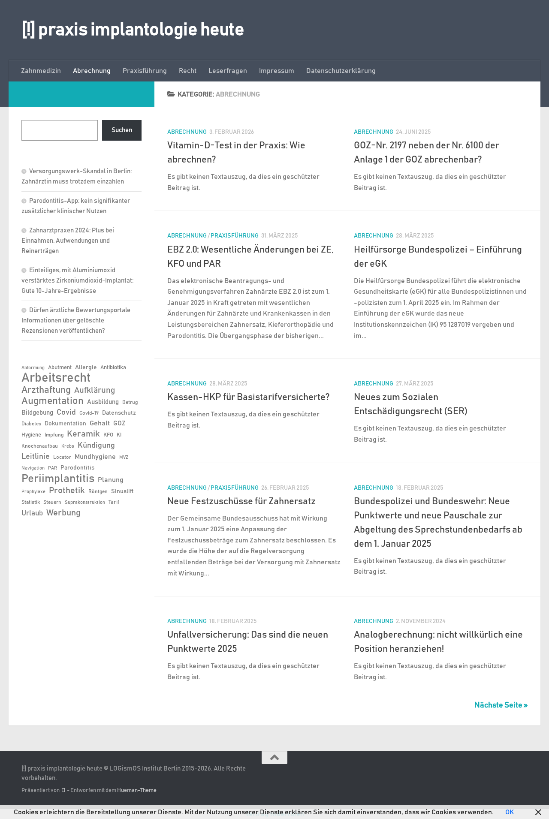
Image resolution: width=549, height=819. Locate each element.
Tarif (114, 502)
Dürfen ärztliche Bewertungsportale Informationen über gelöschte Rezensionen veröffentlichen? (75, 320)
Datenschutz (119, 413)
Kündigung (96, 445)
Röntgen (98, 491)
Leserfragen (227, 70)
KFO (108, 435)
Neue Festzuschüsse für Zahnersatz (241, 501)
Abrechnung (92, 70)
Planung (111, 479)
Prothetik (67, 490)
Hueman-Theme (137, 790)
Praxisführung (145, 70)
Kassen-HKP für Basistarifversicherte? (248, 397)
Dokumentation (65, 424)
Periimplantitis (57, 478)
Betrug (130, 402)
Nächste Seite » (501, 705)
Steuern (52, 502)
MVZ (123, 457)
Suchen (122, 130)
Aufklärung (94, 390)
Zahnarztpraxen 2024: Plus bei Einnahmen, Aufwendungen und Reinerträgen (67, 240)
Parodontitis (77, 468)
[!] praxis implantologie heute (132, 30)
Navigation (33, 468)
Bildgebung (37, 413)
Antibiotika (113, 367)
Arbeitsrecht (55, 378)
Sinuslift (122, 491)
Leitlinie (35, 457)
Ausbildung (103, 402)
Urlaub (32, 513)
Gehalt (100, 423)
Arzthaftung (46, 389)
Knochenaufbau (39, 446)
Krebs (67, 446)
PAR (52, 468)
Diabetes (31, 423)
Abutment (60, 367)
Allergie (86, 367)
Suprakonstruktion (85, 502)
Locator (62, 457)
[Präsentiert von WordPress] (63, 790)
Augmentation (52, 401)
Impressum (276, 70)
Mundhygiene (95, 457)
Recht (187, 70)
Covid (66, 412)
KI (119, 434)
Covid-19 (89, 413)
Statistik (30, 502)
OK (509, 812)
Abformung (33, 368)
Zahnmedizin (41, 70)
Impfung (54, 434)
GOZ (119, 423)
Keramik (83, 434)
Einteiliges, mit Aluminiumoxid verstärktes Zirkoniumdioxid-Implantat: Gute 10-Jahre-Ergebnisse (77, 280)
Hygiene (31, 435)
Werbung (63, 513)
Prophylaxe (33, 492)
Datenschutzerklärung (341, 70)
